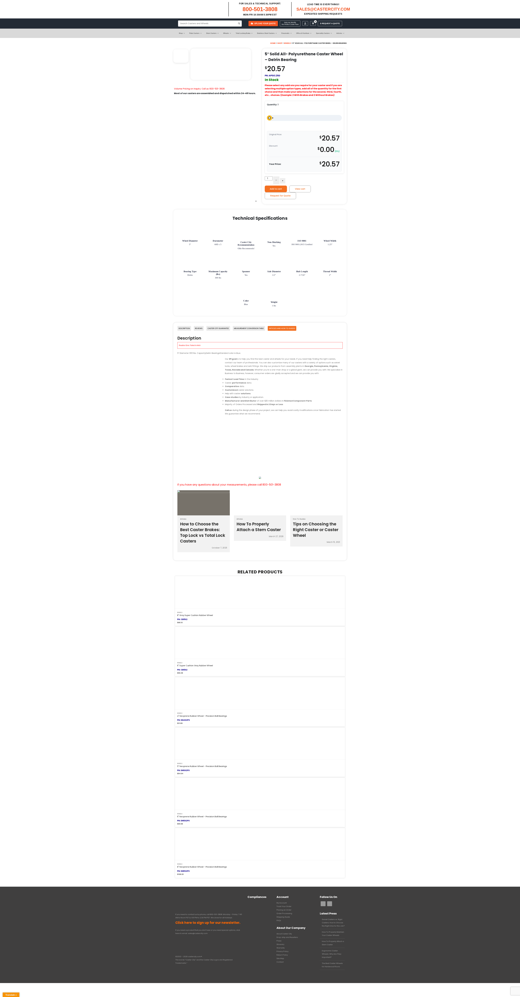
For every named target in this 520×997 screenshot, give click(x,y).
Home (273, 43)
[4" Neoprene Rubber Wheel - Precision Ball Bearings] (260, 693)
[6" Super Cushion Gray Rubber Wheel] (260, 642)
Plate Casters (194, 33)
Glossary (280, 944)
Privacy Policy (282, 951)
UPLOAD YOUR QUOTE (265, 23)
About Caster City (284, 933)
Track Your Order (284, 906)
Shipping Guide (283, 917)
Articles (339, 33)
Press (279, 941)
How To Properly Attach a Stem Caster (333, 943)
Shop (181, 33)
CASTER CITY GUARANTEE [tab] (218, 328)
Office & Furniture (302, 33)
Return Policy (282, 955)
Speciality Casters (323, 33)
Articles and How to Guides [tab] (282, 328)
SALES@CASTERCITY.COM (323, 9)
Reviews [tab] (198, 328)
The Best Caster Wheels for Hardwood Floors (332, 965)
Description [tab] (184, 328)
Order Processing (284, 913)
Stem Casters (211, 33)
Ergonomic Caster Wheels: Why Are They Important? (331, 954)
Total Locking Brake (243, 33)
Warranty (281, 948)
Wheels (226, 33)
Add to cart (276, 188)
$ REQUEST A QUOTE (330, 23)
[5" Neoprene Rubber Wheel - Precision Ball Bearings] (260, 743)
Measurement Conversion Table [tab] (249, 328)
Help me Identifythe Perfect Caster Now (290, 23)
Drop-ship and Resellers (287, 937)
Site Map (280, 958)
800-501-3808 (260, 9)
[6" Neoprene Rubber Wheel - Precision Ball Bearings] (260, 793)
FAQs (279, 920)
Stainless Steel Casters (266, 33)
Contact (280, 962)
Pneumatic (285, 33)
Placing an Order (284, 910)
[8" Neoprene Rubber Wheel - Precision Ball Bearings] (260, 843)
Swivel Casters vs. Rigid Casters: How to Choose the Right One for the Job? (333, 922)
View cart (300, 188)
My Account (282, 903)
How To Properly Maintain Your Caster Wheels (333, 934)
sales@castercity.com (198, 933)
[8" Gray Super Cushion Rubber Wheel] (260, 592)
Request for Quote (280, 195)
